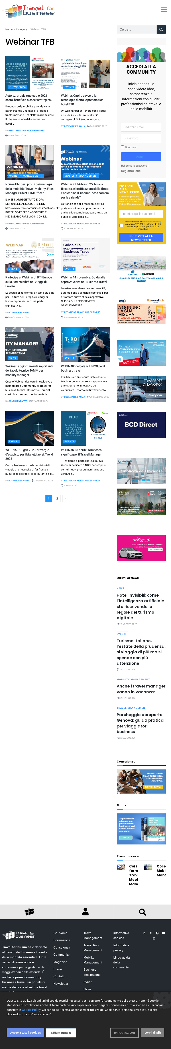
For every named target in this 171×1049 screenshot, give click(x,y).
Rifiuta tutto (60, 1032)
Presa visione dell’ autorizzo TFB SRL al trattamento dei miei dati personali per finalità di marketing (143, 225)
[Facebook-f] (157, 933)
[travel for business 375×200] (141, 311)
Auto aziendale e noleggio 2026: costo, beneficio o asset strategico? (28, 97)
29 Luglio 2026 (127, 738)
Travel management (132, 708)
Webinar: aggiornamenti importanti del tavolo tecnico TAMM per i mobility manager (29, 370)
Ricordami (130, 147)
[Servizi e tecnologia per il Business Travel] (141, 470)
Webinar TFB (38, 29)
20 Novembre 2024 (18, 317)
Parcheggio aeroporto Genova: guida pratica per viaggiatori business (140, 723)
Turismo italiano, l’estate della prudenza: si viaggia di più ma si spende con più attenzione (141, 652)
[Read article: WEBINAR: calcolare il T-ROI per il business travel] (85, 344)
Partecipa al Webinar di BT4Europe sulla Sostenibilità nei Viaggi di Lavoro (28, 281)
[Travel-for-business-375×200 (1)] (141, 388)
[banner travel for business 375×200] (141, 547)
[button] (164, 9)
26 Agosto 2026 (128, 624)
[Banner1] (141, 424)
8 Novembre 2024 (73, 317)
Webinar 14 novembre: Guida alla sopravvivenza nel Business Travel (84, 279)
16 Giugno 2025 (98, 126)
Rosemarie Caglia (74, 126)
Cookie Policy (31, 1009)
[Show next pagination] (65, 498)
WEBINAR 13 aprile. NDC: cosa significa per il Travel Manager (81, 452)
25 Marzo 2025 (16, 228)
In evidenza (17, 87)
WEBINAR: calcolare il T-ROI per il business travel (83, 368)
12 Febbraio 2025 (73, 228)
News (13, 358)
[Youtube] (163, 933)
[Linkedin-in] (144, 933)
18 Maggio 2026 (17, 135)
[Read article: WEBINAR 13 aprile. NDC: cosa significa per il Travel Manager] (85, 428)
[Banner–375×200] (141, 269)
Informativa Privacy (151, 221)
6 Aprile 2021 (71, 485)
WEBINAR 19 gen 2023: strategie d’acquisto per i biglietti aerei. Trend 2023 (29, 454)
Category (21, 29)
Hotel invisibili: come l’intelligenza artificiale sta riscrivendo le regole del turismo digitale (140, 606)
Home (8, 29)
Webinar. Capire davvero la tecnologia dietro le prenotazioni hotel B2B (82, 100)
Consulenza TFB (17, 401)
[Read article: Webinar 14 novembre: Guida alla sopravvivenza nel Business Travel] (85, 255)
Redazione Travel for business (26, 130)
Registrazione (130, 171)
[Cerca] (161, 29)
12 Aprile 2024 (40, 401)
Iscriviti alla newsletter (141, 238)
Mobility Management (25, 176)
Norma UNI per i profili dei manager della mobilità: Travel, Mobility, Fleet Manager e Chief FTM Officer (29, 188)
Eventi (69, 87)
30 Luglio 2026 (127, 698)
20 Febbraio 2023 (99, 397)
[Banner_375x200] (141, 352)
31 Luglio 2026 (127, 669)
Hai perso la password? (135, 166)
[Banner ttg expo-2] (141, 501)
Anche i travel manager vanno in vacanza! (141, 688)
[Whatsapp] (154, 938)
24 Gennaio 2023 (43, 480)
